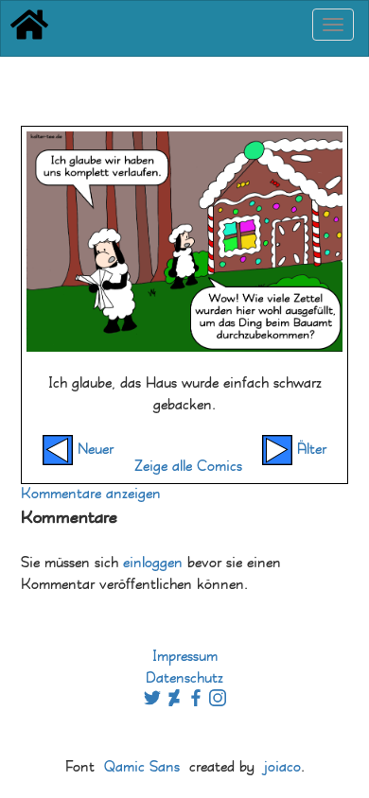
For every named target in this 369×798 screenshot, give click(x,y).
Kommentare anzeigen (91, 494)
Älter (309, 450)
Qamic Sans (142, 767)
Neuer (93, 450)
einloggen (153, 563)
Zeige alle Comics (188, 467)
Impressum (185, 657)
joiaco (282, 767)
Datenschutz (184, 678)
